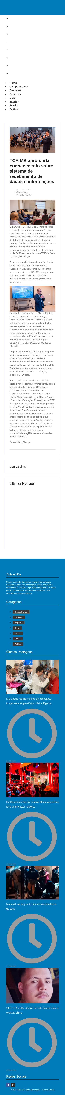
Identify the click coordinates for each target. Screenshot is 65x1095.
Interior (15, 57)
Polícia (14, 65)
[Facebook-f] (8, 1085)
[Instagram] (13, 1085)
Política (15, 73)
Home (14, 18)
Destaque (17, 34)
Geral (14, 49)
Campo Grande (20, 26)
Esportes (16, 41)
